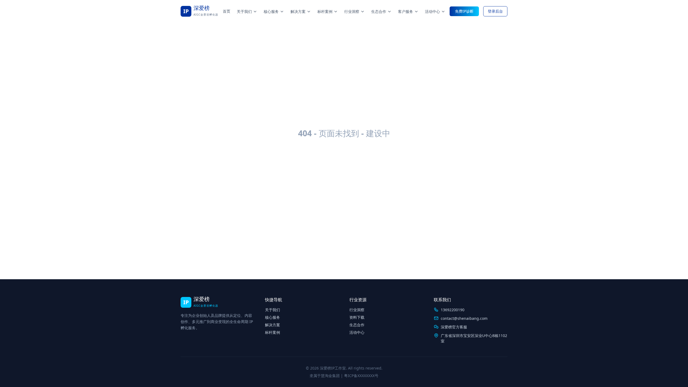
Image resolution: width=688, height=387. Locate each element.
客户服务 (405, 11)
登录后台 (495, 11)
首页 (226, 11)
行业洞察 (351, 11)
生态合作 (378, 11)
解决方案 (298, 11)
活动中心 (432, 11)
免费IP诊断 (464, 11)
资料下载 (356, 317)
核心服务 (271, 11)
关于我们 (244, 11)
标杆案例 (324, 11)
